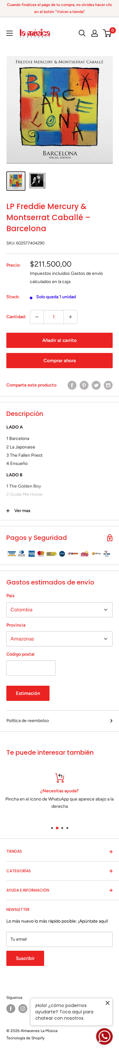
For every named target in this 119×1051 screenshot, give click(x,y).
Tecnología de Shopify (25, 1038)
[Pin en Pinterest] (84, 385)
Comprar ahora (59, 360)
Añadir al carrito (59, 340)
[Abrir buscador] (82, 33)
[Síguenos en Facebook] (10, 1008)
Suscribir (25, 958)
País (10, 595)
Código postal (20, 654)
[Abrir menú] (9, 33)
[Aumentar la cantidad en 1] (70, 317)
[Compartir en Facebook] (72, 385)
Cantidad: (16, 316)
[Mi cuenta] (94, 33)
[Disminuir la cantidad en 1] (36, 317)
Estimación (28, 693)
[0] (107, 33)
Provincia (15, 625)
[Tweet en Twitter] (96, 385)
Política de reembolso (27, 720)
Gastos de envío (87, 273)
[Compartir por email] (108, 385)
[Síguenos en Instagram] (22, 1008)
